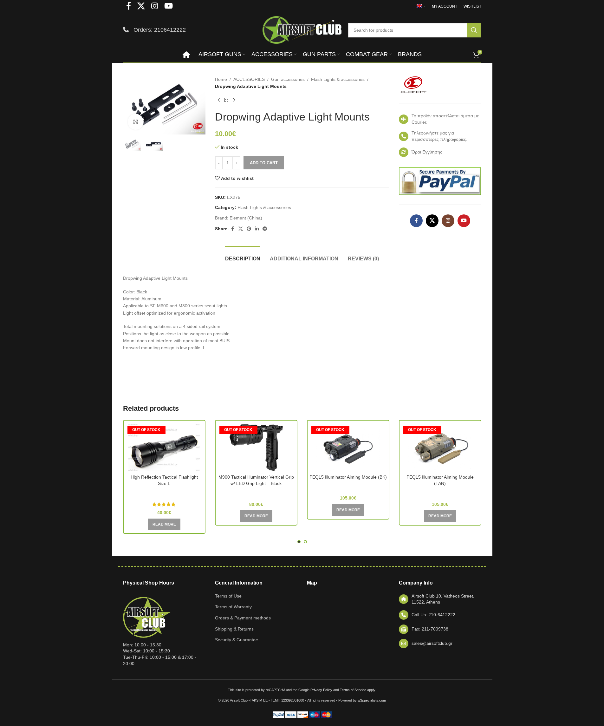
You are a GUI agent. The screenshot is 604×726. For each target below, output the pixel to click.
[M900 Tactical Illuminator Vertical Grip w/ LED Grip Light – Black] (256, 447)
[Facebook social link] (233, 229)
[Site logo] (302, 29)
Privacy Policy (321, 690)
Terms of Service (353, 690)
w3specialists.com (372, 700)
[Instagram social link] (448, 220)
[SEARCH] (474, 30)
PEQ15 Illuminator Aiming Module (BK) (348, 477)
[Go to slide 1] (299, 541)
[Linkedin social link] (257, 229)
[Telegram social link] (265, 229)
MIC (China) (256, 492)
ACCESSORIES (249, 79)
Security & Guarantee (236, 639)
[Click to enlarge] (136, 122)
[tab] (242, 255)
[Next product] (234, 100)
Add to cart (264, 162)
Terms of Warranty (233, 606)
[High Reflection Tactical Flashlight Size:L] (164, 447)
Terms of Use (228, 595)
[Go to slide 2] (305, 541)
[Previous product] (219, 100)
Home (221, 79)
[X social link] (241, 229)
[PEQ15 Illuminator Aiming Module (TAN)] (440, 447)
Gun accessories (288, 79)
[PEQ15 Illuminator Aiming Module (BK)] (348, 447)
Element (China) (246, 217)
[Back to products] (226, 100)
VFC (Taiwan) (348, 486)
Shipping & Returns (234, 628)
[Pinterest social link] (249, 229)
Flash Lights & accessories (338, 79)
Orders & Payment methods (243, 617)
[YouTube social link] (464, 220)
